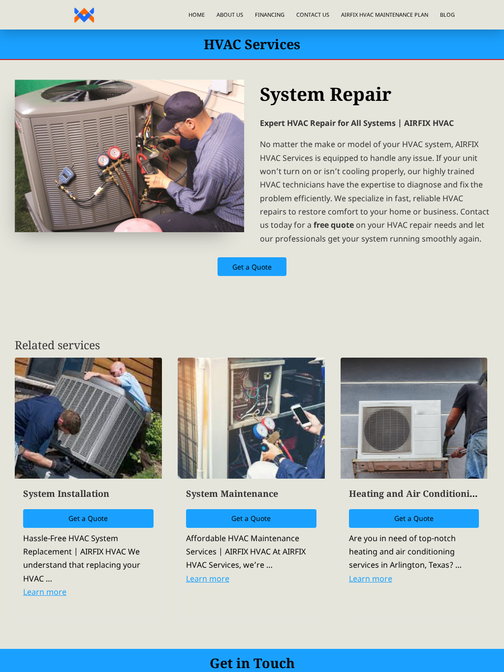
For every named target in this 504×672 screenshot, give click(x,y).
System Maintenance (232, 493)
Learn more (44, 591)
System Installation (66, 493)
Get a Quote (252, 267)
